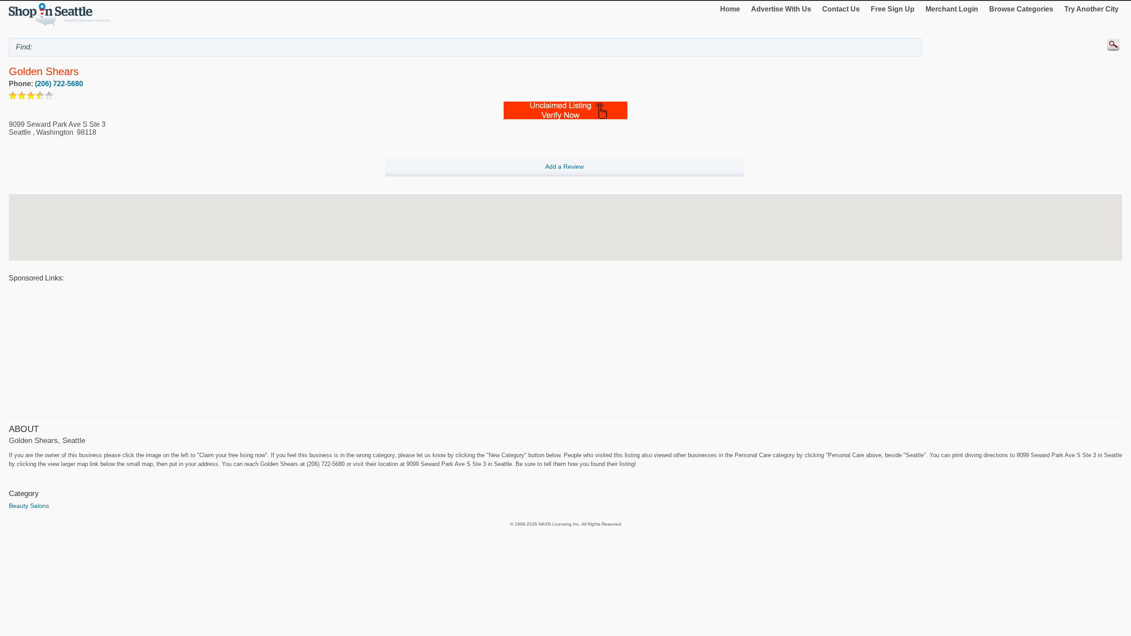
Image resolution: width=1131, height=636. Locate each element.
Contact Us (841, 9)
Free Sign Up (893, 9)
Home (730, 9)
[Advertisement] (274, 348)
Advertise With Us (781, 9)
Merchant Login (952, 9)
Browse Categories (1021, 9)
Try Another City (1091, 9)
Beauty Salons (29, 505)
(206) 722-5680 (59, 83)
